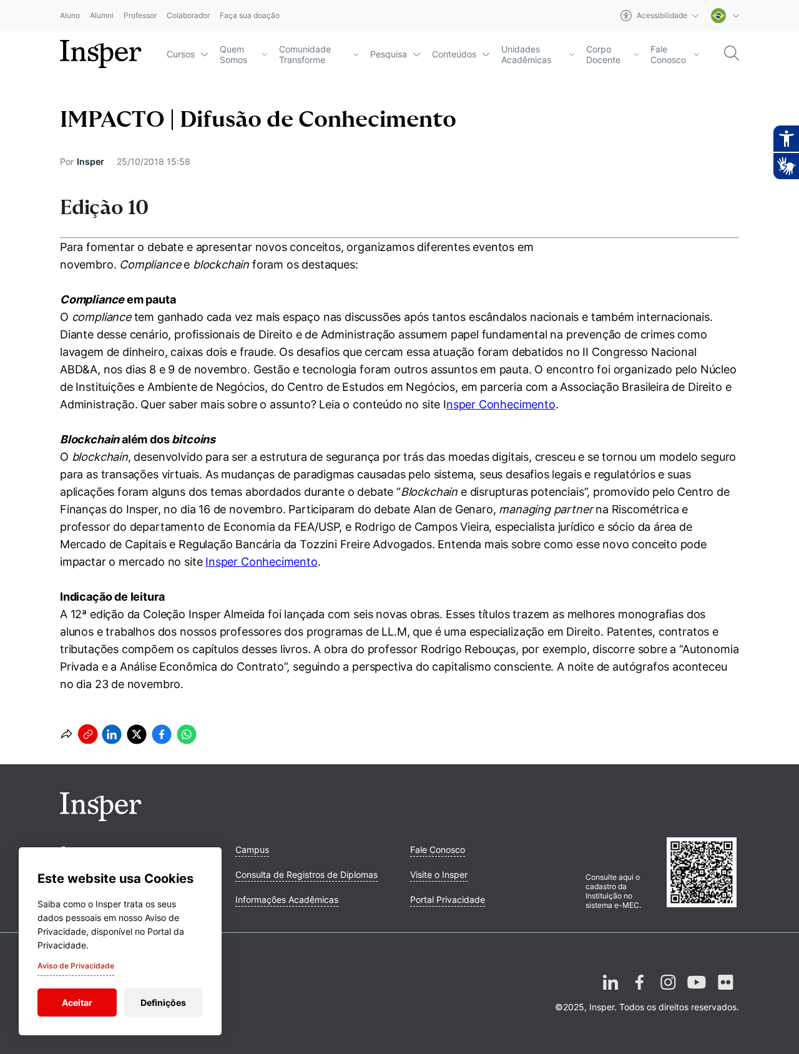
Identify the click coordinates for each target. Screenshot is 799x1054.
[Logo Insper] (101, 817)
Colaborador (188, 16)
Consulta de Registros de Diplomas (306, 874)
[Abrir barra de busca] (731, 54)
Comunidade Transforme (305, 54)
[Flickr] (725, 992)
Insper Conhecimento (261, 561)
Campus (252, 849)
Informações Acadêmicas (286, 899)
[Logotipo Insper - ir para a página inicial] (101, 54)
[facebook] (162, 734)
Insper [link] (90, 161)
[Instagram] (668, 992)
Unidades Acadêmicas (526, 54)
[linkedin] (112, 734)
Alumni (102, 16)
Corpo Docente (603, 54)
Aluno (70, 16)
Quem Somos (233, 54)
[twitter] (137, 734)
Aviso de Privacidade (75, 965)
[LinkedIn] (610, 992)
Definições (163, 1002)
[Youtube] (696, 992)
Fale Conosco (668, 54)
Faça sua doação (250, 16)
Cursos (181, 54)
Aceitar (77, 1002)
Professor (140, 16)
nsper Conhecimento (501, 404)
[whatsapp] (187, 734)
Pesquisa (388, 54)
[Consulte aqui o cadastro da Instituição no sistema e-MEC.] (703, 873)
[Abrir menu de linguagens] (725, 15)
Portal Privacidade (447, 899)
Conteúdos (454, 54)
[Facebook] (639, 992)
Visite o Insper (439, 874)
